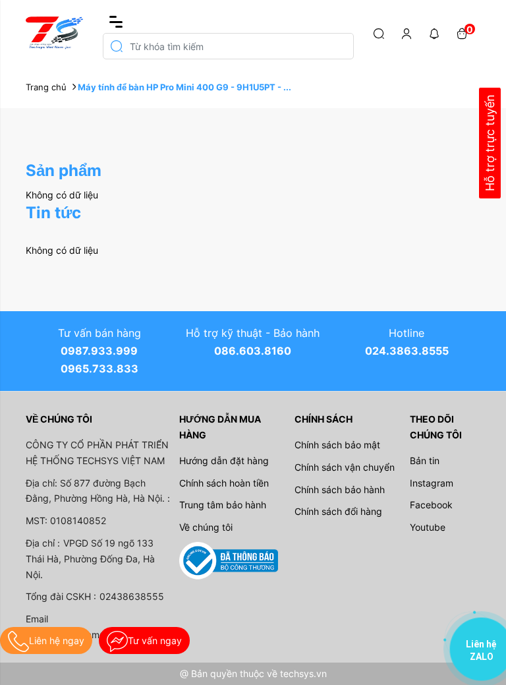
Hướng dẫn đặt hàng (224, 460)
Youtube (427, 527)
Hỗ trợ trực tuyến (490, 143)
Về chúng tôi (206, 527)
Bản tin (424, 460)
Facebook (431, 504)
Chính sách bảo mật (337, 444)
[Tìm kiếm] (379, 33)
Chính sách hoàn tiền (224, 483)
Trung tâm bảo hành (222, 504)
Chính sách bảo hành (340, 489)
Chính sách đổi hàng (338, 511)
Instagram (431, 483)
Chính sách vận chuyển (345, 467)
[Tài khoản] (406, 33)
